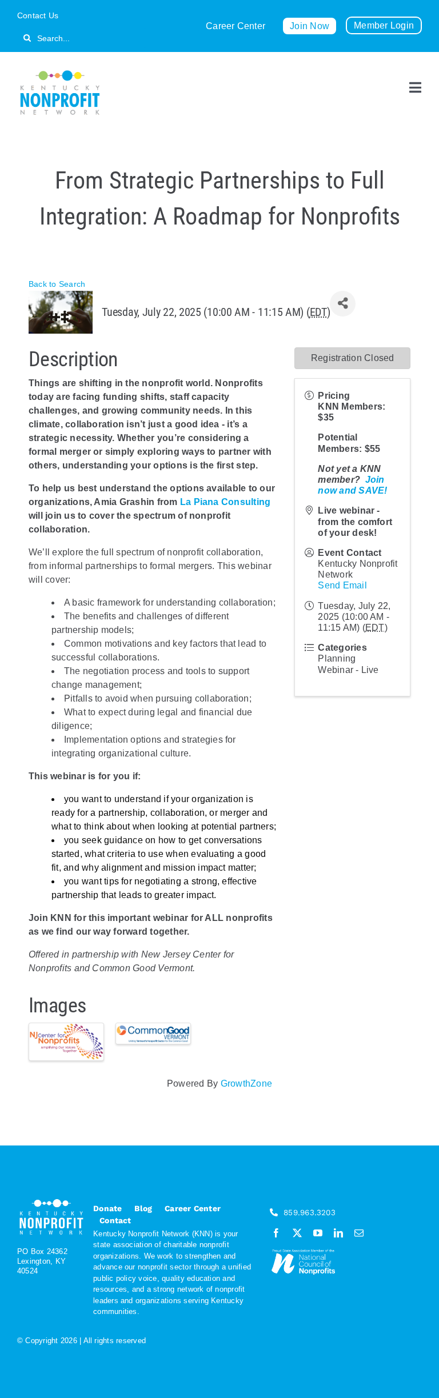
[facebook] (276, 1232)
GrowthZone (246, 1083)
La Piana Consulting (225, 502)
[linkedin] (338, 1232)
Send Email (342, 585)
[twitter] (297, 1232)
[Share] (343, 304)
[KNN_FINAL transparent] (60, 72)
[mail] (359, 1232)
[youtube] (317, 1232)
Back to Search (57, 284)
